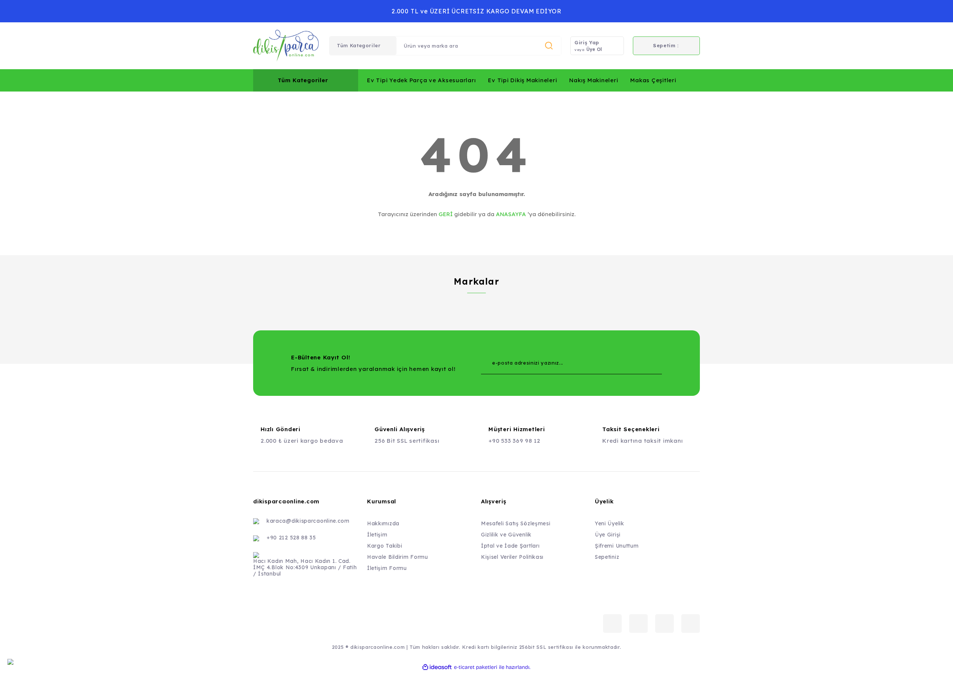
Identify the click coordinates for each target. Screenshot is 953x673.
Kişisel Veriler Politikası (512, 557)
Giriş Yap (586, 42)
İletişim (377, 534)
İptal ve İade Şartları (510, 545)
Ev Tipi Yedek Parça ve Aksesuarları (421, 80)
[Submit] (641, 363)
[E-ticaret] (475, 667)
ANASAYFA (511, 214)
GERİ (446, 214)
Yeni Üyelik (609, 523)
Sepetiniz (607, 557)
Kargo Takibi (384, 545)
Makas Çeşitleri (653, 80)
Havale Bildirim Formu (397, 557)
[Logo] (286, 46)
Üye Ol (594, 49)
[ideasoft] (437, 667)
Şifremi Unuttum (617, 545)
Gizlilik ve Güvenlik (506, 534)
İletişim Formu (387, 568)
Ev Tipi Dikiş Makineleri (522, 80)
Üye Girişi (608, 534)
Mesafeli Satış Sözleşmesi (516, 523)
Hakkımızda (383, 523)
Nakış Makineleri (593, 80)
